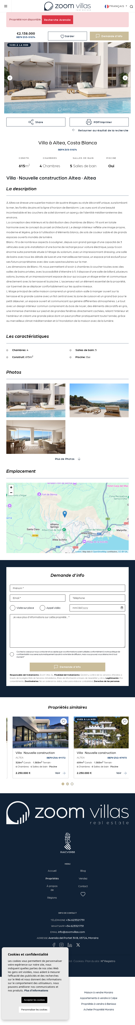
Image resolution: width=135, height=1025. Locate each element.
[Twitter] (78, 945)
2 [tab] (67, 784)
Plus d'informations (36, 990)
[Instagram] (61, 945)
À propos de (52, 888)
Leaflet (78, 551)
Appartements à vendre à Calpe (98, 998)
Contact (83, 886)
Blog (83, 870)
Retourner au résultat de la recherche (103, 130)
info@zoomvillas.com (71, 931)
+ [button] (11, 487)
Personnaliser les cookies (34, 1009)
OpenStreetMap (100, 551)
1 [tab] (63, 784)
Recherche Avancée (57, 19)
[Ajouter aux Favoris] (60, 721)
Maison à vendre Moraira (98, 992)
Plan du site (92, 961)
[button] (35, 122)
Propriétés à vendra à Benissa (98, 1003)
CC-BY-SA (122, 551)
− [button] (11, 492)
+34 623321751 (75, 919)
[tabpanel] (98, 747)
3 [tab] (72, 784)
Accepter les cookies (34, 999)
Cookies (78, 961)
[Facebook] (54, 945)
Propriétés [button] (52, 878)
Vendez (83, 878)
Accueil (52, 870)
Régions (52, 897)
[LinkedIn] (70, 945)
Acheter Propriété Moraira (98, 1009)
